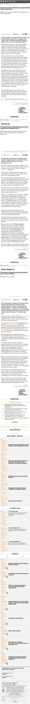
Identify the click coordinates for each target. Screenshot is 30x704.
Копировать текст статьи (14, 1)
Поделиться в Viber (10, 1)
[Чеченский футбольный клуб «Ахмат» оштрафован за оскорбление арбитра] (4, 488)
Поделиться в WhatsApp (8, 1)
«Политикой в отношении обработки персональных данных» (15, 696)
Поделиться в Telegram (12, 1)
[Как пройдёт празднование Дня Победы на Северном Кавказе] (4, 630)
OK (15, 701)
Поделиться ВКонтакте (1, 1)
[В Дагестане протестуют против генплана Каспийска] (4, 476)
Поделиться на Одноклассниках (5, 1)
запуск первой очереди (12, 324)
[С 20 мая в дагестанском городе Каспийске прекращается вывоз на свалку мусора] (4, 533)
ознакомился (4, 169)
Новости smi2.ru (15, 433)
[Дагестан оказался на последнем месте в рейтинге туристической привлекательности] (4, 546)
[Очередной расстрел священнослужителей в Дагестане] (4, 574)
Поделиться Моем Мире (3, 1)
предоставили (24, 316)
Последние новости (15, 402)
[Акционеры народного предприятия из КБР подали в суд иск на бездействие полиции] (4, 445)
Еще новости (15, 422)
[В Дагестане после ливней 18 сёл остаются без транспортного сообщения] (4, 618)
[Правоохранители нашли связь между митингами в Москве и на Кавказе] (4, 501)
